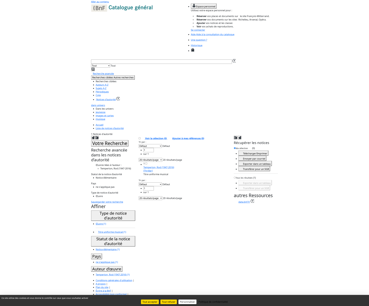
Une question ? (199, 39)
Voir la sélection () (156, 138)
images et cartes (105, 115)
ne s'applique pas (107, 262)
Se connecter (198, 30)
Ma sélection (242, 148)
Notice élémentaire (108, 249)
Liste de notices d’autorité (110, 128)
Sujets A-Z (101, 88)
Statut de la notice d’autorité (113, 241)
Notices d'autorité (106, 99)
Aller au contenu (100, 1)
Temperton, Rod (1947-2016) (113, 274)
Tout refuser (168, 301)
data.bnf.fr (244, 201)
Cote (98, 95)
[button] (234, 60)
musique (100, 119)
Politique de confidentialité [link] (213, 301)
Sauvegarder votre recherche (107, 201)
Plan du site (102, 287)
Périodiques (102, 91)
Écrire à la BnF (103, 290)
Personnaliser (187, 301)
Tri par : (142, 142)
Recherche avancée (103, 73)
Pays (96, 256)
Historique (196, 45)
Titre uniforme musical (112, 232)
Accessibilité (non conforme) (111, 294)
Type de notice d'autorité (113, 215)
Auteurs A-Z (102, 84)
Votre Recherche (109, 143)
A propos (101, 283)
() (188, 138)
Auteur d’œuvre (106, 269)
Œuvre (101, 223)
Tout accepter (149, 301)
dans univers (98, 105)
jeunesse (100, 112)
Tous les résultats (244, 177)
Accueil (99, 124)
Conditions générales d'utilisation (114, 280)
